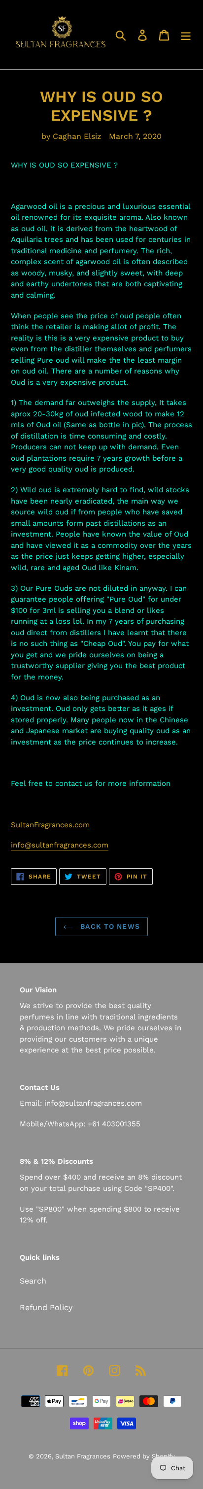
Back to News (109, 926)
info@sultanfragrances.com (59, 845)
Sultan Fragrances (82, 1456)
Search (33, 1281)
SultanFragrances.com (50, 824)
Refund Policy (46, 1307)
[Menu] (186, 35)
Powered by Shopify (144, 1456)
